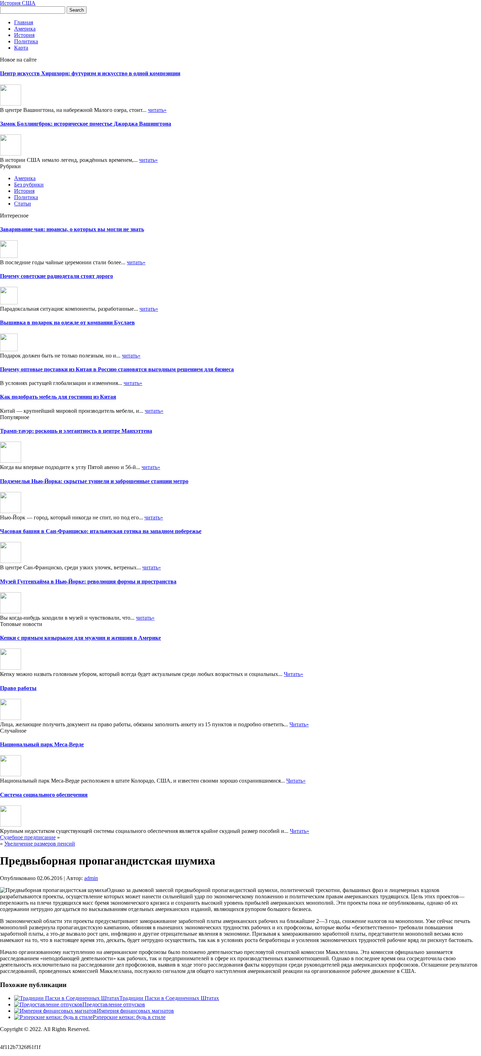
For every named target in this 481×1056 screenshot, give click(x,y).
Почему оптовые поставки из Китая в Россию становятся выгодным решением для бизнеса (117, 369)
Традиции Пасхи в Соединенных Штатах (169, 998)
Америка (25, 29)
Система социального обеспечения (44, 795)
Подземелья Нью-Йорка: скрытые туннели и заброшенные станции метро (94, 481)
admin (91, 878)
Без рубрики (29, 185)
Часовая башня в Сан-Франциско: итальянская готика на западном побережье (100, 531)
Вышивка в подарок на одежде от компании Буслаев (67, 322)
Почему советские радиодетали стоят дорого (56, 276)
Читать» (293, 674)
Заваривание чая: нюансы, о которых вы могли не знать (72, 229)
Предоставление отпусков (113, 1004)
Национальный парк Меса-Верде (42, 744)
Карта (21, 48)
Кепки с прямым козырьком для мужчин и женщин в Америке (80, 638)
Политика (26, 41)
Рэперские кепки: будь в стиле (129, 1017)
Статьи (22, 204)
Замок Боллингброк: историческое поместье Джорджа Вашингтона (85, 124)
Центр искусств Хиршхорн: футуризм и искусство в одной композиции (90, 73)
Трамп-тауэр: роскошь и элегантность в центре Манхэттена (76, 431)
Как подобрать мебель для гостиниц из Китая (58, 397)
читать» (157, 110)
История (24, 35)
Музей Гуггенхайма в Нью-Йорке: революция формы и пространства (88, 581)
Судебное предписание (28, 837)
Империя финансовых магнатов (135, 1011)
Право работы (18, 688)
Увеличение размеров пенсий (39, 844)
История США (18, 3)
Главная (23, 22)
